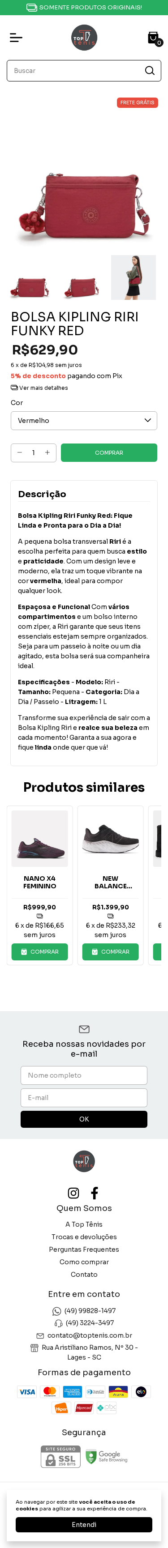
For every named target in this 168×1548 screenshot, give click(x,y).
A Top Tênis (84, 1224)
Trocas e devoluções (84, 1237)
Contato (84, 1275)
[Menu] (18, 37)
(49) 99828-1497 (90, 1311)
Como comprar (84, 1262)
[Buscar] (149, 70)
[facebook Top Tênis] (94, 1193)
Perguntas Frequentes (84, 1249)
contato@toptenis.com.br (89, 1335)
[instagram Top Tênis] (73, 1193)
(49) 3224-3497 (90, 1323)
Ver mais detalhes (43, 387)
